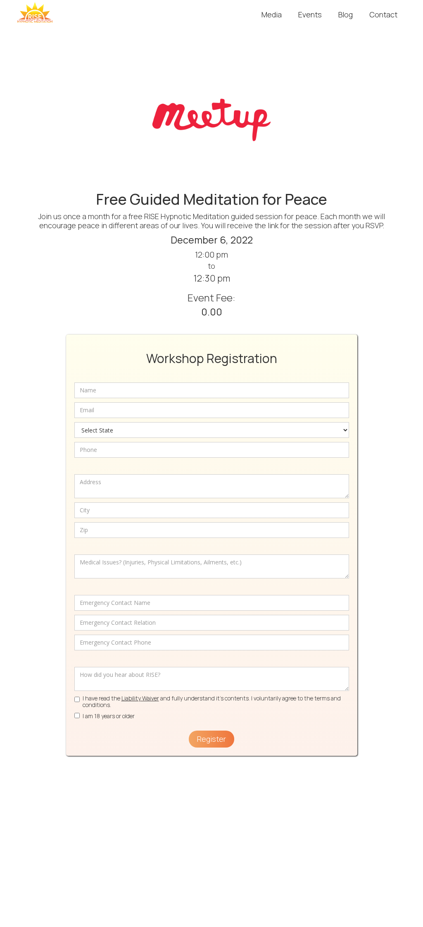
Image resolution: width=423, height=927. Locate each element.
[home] (34, 12)
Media (271, 14)
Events (310, 14)
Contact (383, 14)
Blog (345, 14)
